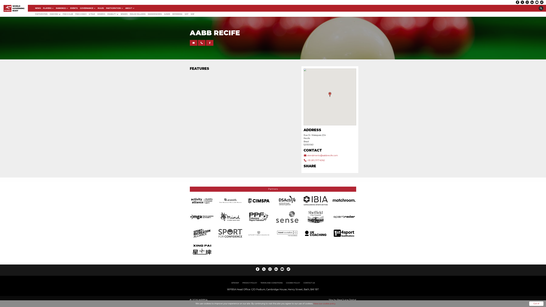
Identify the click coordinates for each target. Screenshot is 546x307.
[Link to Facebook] (517, 2)
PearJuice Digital (346, 300)
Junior (167, 14)
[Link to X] (522, 2)
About (128, 8)
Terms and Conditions (271, 283)
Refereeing (177, 14)
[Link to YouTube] (537, 2)
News (38, 8)
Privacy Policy (249, 283)
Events (74, 8)
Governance (86, 8)
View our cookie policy (325, 303)
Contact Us (309, 283)
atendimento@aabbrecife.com (322, 155)
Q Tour (92, 14)
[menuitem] (38, 8)
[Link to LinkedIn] (532, 2)
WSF (192, 14)
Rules (101, 8)
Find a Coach (81, 14)
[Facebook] (210, 43)
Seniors (124, 14)
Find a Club (68, 14)
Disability (111, 14)
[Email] (193, 43)
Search (541, 8)
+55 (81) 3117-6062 (316, 160)
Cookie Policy (293, 283)
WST (186, 14)
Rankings (61, 8)
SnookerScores (155, 14)
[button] (329, 94)
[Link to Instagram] (527, 2)
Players (47, 8)
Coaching (54, 14)
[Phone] (201, 43)
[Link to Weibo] (542, 2)
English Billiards (137, 14)
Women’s (101, 14)
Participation (113, 8)
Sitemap (235, 283)
